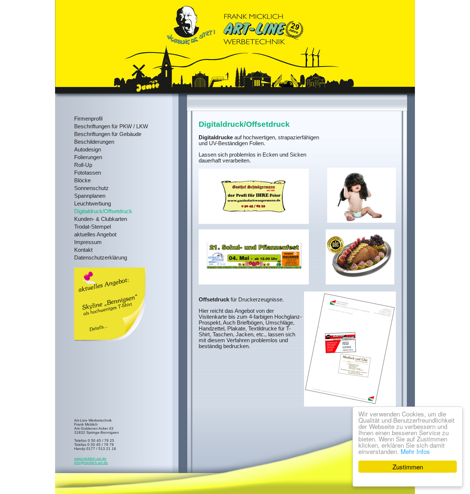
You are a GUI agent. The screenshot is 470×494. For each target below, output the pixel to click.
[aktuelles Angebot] (109, 339)
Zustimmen (408, 466)
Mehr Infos (415, 451)
